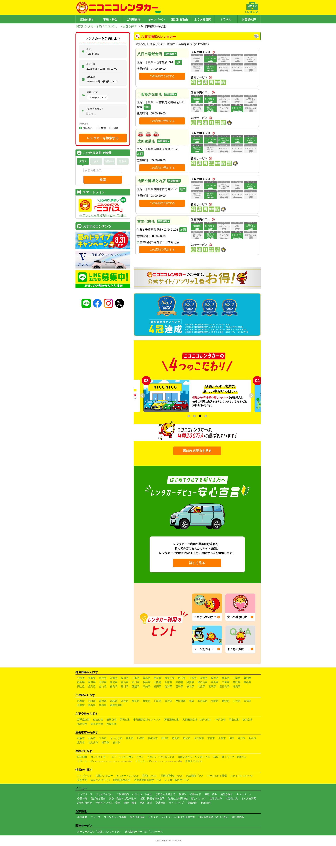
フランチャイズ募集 (115, 817)
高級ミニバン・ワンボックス (194, 757)
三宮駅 (236, 701)
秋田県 (124, 678)
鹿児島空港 (97, 723)
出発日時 (90, 64)
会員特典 (82, 798)
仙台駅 (92, 701)
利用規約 (206, 802)
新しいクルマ (198, 798)
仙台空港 (98, 719)
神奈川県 (170, 678)
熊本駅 (103, 705)
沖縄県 (236, 686)
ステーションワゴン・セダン (127, 757)
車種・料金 (110, 19)
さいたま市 (116, 738)
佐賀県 (168, 686)
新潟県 (113, 682)
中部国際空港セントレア (147, 719)
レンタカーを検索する (103, 138)
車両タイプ (92, 92)
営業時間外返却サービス (147, 779)
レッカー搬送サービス (177, 779)
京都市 (211, 738)
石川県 (135, 682)
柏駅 (191, 701)
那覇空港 (111, 723)
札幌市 (81, 738)
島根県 (247, 682)
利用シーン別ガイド (190, 794)
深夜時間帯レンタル (172, 775)
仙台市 (92, 738)
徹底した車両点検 (178, 798)
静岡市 (176, 738)
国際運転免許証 (122, 779)
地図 (178, 62)
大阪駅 (214, 701)
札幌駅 (81, 701)
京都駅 (247, 701)
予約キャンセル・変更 (108, 802)
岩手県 (103, 678)
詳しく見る (197, 563)
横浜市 (129, 738)
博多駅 (92, 705)
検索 (103, 180)
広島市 (81, 742)
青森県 (92, 678)
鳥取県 (236, 682)
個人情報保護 (137, 817)
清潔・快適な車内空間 (152, 798)
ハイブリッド (84, 775)
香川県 (124, 686)
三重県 (225, 682)
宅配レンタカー (104, 775)
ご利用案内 (133, 19)
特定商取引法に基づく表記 (213, 817)
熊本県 (190, 686)
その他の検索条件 (94, 109)
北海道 (81, 678)
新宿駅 (103, 701)
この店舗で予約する (162, 76)
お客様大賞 (231, 798)
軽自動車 (82, 757)
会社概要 (82, 817)
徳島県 (113, 686)
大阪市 (222, 738)
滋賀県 (190, 682)
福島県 (146, 678)
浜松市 (186, 738)
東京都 (157, 678)
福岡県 (157, 686)
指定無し (88, 128)
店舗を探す (87, 19)
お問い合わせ (84, 802)
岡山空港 (234, 719)
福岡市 (105, 742)
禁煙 (103, 128)
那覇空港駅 (116, 705)
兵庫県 (168, 682)
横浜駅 (146, 701)
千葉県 (192, 678)
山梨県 (236, 678)
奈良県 (214, 682)
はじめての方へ (104, 794)
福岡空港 (82, 723)
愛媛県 (135, 686)
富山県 (124, 682)
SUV (215, 757)
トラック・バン (104, 761)
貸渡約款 (192, 802)
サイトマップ (176, 802)
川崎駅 (157, 701)
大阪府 (157, 682)
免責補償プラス (195, 775)
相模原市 (153, 738)
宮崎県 (212, 686)
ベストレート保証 (142, 794)
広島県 (92, 686)
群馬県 (225, 678)
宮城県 (113, 678)
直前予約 (82, 779)
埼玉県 (182, 678)
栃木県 (214, 678)
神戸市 (241, 738)
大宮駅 (168, 701)
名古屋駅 (202, 701)
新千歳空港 (83, 719)
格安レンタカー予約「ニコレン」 (97, 26)
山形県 (135, 678)
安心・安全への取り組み (122, 798)
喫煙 (116, 128)
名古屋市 (199, 738)
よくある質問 (202, 19)
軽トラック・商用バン (234, 757)
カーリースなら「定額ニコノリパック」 (99, 831)
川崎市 (140, 738)
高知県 (146, 686)
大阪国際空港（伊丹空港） (197, 719)
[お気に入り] (256, 36)
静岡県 (81, 682)
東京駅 (135, 701)
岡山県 (81, 686)
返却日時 (91, 77)
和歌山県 (202, 682)
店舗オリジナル (193, 761)
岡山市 (252, 738)
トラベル (225, 19)
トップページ (84, 794)
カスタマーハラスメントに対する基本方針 (171, 817)
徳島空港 (247, 719)
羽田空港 (125, 719)
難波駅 (225, 701)
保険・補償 (130, 802)
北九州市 (93, 742)
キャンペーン (156, 19)
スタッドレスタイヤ (241, 775)
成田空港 (111, 719)
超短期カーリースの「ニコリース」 (145, 831)
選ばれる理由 (179, 19)
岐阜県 (92, 682)
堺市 (231, 738)
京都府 (179, 682)
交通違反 (160, 802)
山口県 (103, 686)
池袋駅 (113, 701)
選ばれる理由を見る (197, 450)
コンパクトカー (99, 757)
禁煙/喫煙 (83, 123)
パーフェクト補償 (217, 775)
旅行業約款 (238, 817)
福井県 (146, 682)
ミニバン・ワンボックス (160, 757)
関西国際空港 (171, 719)
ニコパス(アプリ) (100, 779)
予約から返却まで (165, 794)
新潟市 (165, 738)
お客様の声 (249, 19)
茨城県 (203, 678)
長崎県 (179, 686)
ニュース (96, 817)
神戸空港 (220, 719)
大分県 (201, 686)
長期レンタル (149, 775)
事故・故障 (146, 802)
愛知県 (247, 678)
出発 (88, 49)
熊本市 (116, 742)
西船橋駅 (181, 701)
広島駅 (81, 705)
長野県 (103, 682)
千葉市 (103, 738)
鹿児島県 (224, 686)
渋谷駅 (124, 701)
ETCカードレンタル (127, 775)
